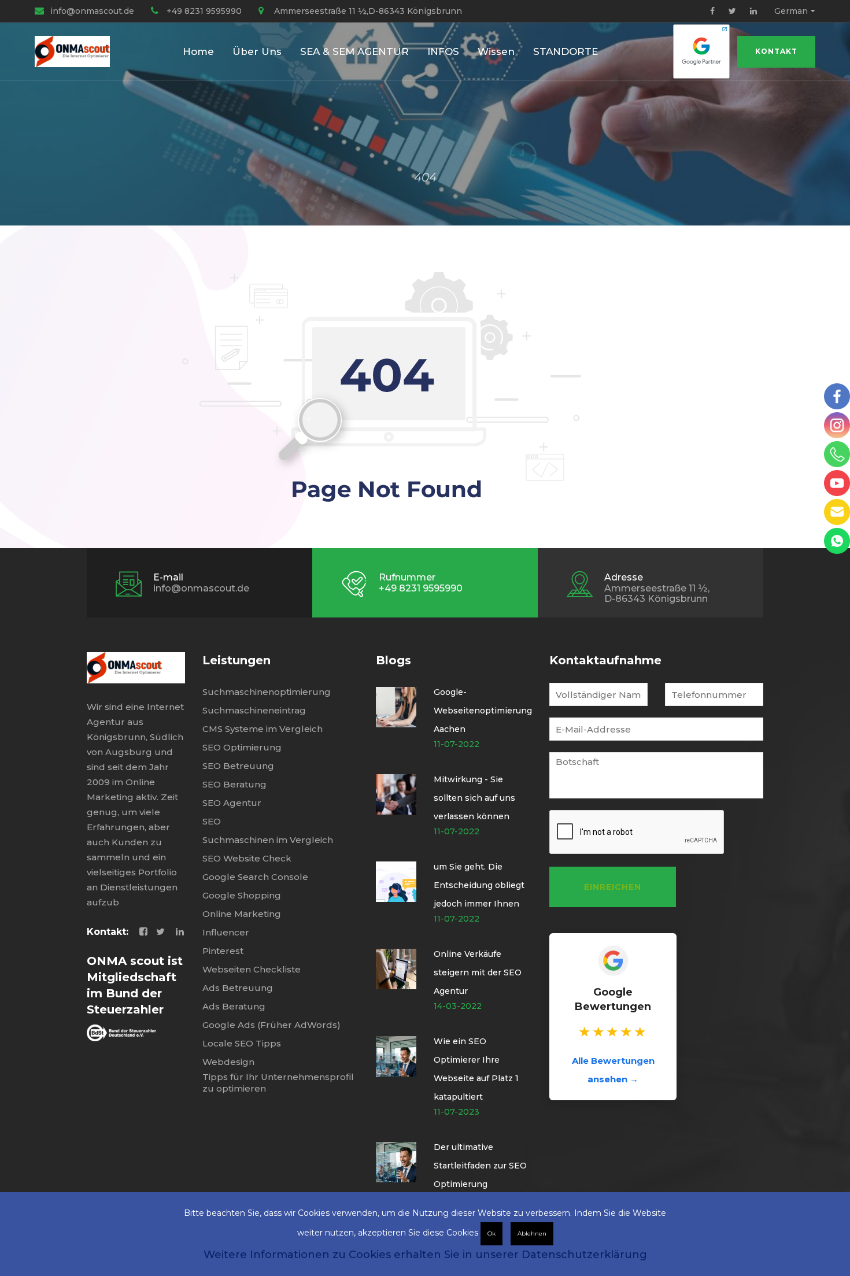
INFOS (443, 51)
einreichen (612, 887)
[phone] (837, 454)
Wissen (496, 51)
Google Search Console (255, 876)
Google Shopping (241, 895)
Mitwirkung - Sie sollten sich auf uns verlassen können (474, 798)
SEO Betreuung (238, 765)
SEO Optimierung (242, 747)
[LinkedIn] (753, 11)
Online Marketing (241, 913)
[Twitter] (732, 11)
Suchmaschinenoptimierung (266, 691)
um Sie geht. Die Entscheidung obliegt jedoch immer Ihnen (479, 885)
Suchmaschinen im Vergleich (267, 839)
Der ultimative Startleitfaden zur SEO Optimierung (480, 1165)
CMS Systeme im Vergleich (262, 728)
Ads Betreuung (237, 987)
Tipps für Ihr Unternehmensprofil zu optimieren (278, 1082)
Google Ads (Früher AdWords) (271, 1024)
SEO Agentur (231, 802)
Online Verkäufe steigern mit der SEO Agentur (478, 972)
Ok (491, 1233)
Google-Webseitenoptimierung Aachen (483, 710)
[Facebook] (712, 11)
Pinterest (222, 950)
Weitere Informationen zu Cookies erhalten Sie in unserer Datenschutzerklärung (425, 1254)
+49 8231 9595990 (204, 11)
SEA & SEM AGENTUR (354, 51)
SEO (211, 821)
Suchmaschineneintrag (254, 710)
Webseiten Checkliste (251, 969)
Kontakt (776, 51)
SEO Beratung (234, 784)
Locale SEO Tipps (241, 1043)
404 (425, 177)
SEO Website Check (246, 858)
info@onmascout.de (92, 11)
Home (198, 51)
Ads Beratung (233, 1006)
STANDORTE (565, 51)
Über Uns (257, 51)
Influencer (225, 932)
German (791, 11)
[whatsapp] (837, 540)
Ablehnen (532, 1233)
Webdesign (228, 1061)
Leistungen (236, 660)
